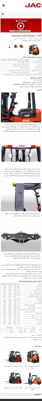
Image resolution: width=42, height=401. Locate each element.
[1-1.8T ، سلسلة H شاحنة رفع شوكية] (33, 49)
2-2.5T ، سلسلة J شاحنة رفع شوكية (13, 366)
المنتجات (29, 38)
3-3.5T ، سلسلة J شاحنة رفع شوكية (13, 387)
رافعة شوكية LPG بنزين (20, 38)
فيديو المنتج (21, 20)
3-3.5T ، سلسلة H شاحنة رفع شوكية (32, 388)
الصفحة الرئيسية (37, 38)
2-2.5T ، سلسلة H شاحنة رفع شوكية (32, 367)
